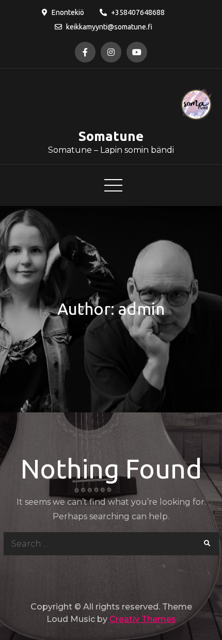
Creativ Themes (142, 619)
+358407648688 (138, 12)
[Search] (207, 543)
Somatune (111, 136)
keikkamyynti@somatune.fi (109, 27)
